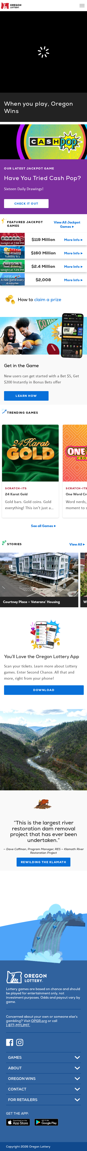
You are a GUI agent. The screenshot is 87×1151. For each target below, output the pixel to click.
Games (15, 1057)
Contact (17, 1089)
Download (50, 691)
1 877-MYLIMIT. (18, 1025)
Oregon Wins (22, 1078)
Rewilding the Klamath (43, 862)
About (15, 1068)
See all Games (42, 526)
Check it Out (26, 203)
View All (75, 544)
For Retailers (22, 1099)
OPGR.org (39, 1021)
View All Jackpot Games (67, 224)
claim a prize (47, 300)
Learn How (26, 396)
